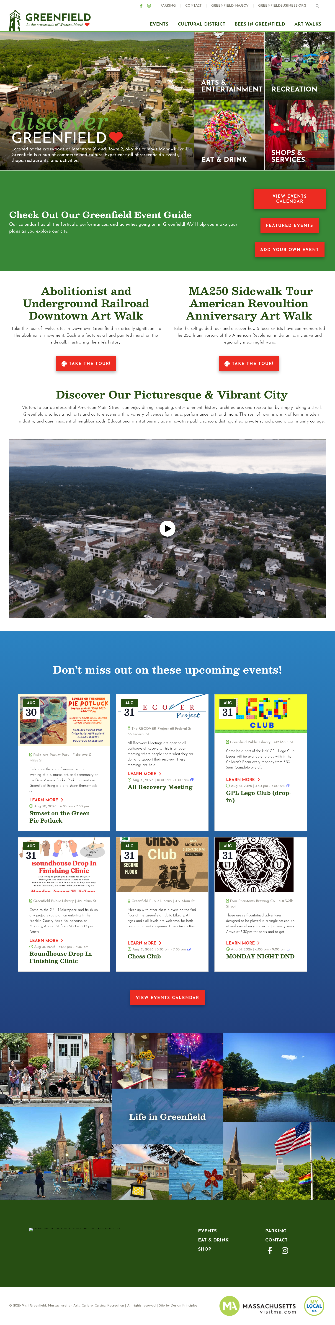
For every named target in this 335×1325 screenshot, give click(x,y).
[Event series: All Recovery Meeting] (191, 780)
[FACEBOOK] (143, 6)
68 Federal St (138, 734)
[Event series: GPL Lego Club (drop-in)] (287, 786)
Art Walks (307, 24)
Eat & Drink (213, 1240)
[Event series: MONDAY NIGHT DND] (288, 949)
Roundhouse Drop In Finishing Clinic (60, 957)
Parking (168, 6)
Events (159, 24)
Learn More (43, 800)
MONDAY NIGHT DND (260, 956)
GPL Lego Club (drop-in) (258, 796)
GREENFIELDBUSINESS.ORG (282, 6)
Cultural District (201, 24)
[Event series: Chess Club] (189, 949)
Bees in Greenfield (260, 24)
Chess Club (144, 956)
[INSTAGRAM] (151, 6)
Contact (193, 6)
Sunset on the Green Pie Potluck (59, 816)
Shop (204, 1249)
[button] (318, 6)
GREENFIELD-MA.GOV (230, 6)
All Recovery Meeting (160, 786)
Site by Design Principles (178, 1305)
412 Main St (283, 742)
